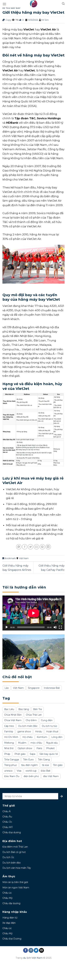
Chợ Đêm (31, 720)
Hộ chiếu (27, 737)
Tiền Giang (44, 759)
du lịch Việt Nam (33, 957)
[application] (33, 613)
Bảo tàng (23, 709)
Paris (39, 748)
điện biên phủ (31, 776)
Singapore (34, 687)
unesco (8, 770)
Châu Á (6, 811)
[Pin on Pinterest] (42, 546)
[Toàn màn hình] (60, 627)
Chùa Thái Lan (34, 714)
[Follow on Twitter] (36, 950)
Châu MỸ (7, 827)
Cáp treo (9, 726)
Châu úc (7, 892)
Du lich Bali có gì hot (14, 852)
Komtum (42, 737)
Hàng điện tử (9, 917)
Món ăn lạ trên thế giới (15, 882)
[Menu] (4, 4)
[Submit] (61, 796)
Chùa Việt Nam (12, 720)
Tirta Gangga (11, 759)
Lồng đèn (56, 737)
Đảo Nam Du (11, 776)
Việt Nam (24, 558)
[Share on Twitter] (30, 546)
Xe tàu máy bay (11, 8)
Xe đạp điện (9, 922)
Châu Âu (7, 816)
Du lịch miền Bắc (28, 726)
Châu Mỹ (7, 898)
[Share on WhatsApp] (18, 546)
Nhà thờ (8, 748)
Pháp (7, 754)
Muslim (22, 742)
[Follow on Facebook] (25, 950)
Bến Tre (37, 709)
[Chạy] (6, 627)
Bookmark (10, 558)
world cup (31, 770)
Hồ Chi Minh (11, 737)
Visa (19, 770)
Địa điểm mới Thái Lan (15, 846)
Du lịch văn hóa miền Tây (16, 867)
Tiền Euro (28, 759)
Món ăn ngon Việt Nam (15, 887)
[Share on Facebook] (24, 546)
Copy (8, 20)
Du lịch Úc (8, 857)
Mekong (9, 742)
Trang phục (10, 765)
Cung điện (47, 720)
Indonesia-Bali (52, 687)
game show (24, 731)
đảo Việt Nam (51, 776)
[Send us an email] (41, 950)
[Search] (63, 3)
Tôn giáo (58, 765)
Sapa (32, 754)
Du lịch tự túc (49, 726)
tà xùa (45, 765)
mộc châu (36, 742)
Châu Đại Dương (11, 938)
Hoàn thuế (52, 731)
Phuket (50, 748)
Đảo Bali (45, 770)
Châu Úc (7, 821)
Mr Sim (45, 20)
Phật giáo (20, 754)
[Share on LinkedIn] (48, 546)
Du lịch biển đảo (11, 862)
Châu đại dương (11, 903)
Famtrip (8, 731)
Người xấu (52, 742)
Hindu (38, 731)
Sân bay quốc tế (49, 754)
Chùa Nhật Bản (13, 714)
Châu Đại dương (11, 832)
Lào (7, 687)
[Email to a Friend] (36, 546)
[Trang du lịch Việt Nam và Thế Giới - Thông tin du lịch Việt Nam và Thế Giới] (33, 3)
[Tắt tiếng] (55, 627)
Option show (25, 748)
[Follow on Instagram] (30, 950)
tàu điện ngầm (29, 765)
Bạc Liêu (9, 709)
